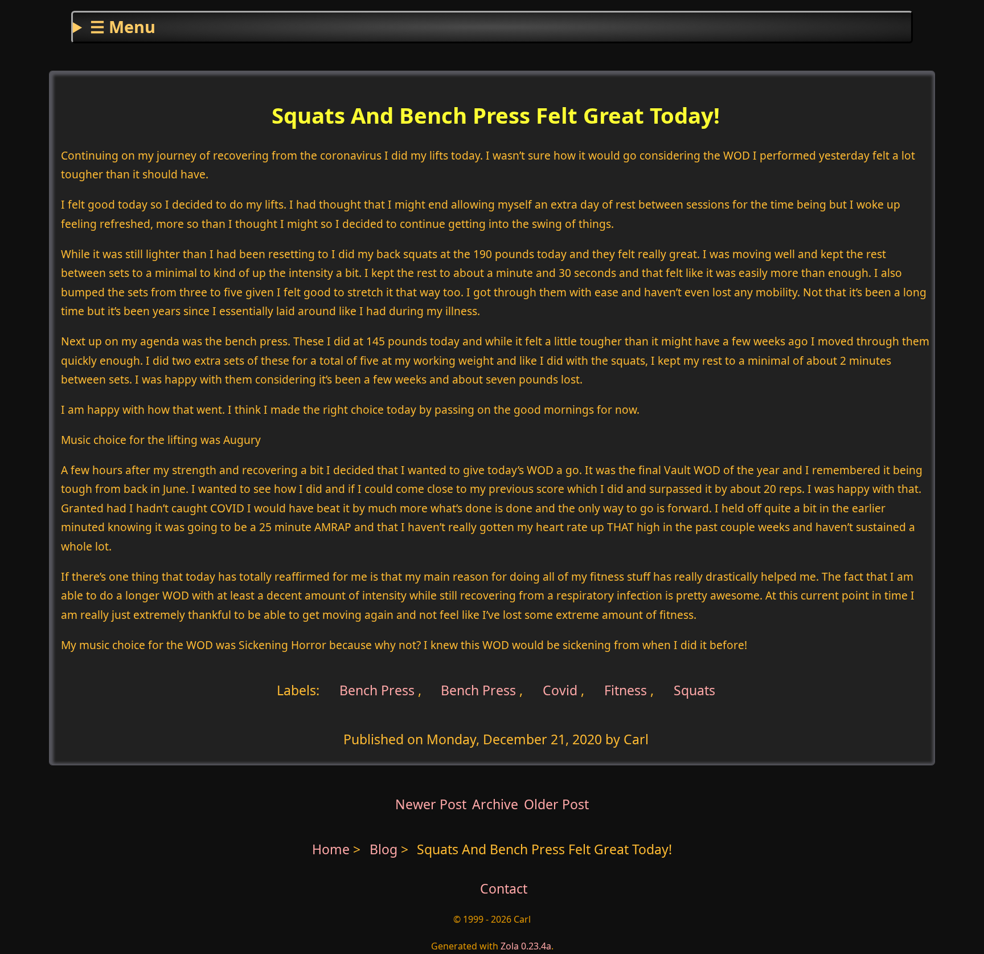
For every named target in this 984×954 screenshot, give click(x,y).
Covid (560, 690)
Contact (503, 888)
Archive (495, 804)
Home (331, 849)
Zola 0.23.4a (526, 946)
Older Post (556, 804)
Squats (694, 690)
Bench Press (375, 690)
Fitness (625, 690)
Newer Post (430, 804)
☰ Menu (122, 26)
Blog (385, 849)
